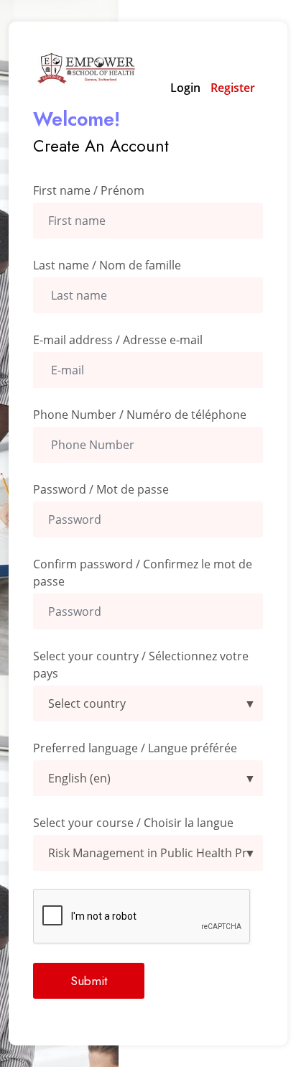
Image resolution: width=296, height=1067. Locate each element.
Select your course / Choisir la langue (133, 823)
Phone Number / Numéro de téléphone (139, 414)
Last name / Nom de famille (107, 265)
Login (185, 88)
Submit (88, 980)
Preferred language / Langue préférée (135, 748)
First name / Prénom (88, 190)
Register (233, 88)
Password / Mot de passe (101, 489)
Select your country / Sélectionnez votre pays (141, 664)
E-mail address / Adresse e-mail (118, 340)
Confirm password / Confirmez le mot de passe (142, 572)
